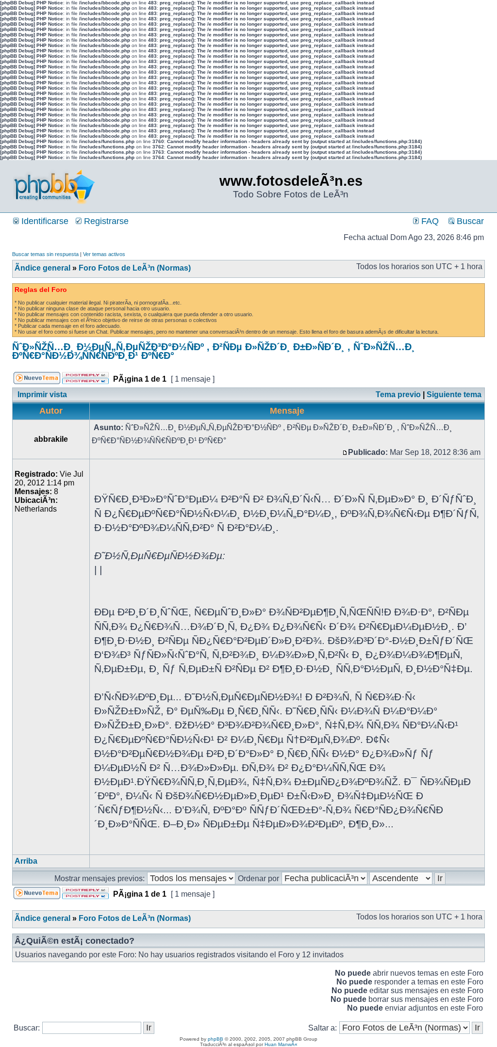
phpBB (215, 1039)
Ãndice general (42, 268)
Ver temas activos (104, 254)
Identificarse (43, 221)
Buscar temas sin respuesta (45, 254)
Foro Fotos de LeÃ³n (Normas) (135, 268)
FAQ (429, 221)
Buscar (469, 221)
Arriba (26, 861)
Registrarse (105, 221)
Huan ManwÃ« (281, 1044)
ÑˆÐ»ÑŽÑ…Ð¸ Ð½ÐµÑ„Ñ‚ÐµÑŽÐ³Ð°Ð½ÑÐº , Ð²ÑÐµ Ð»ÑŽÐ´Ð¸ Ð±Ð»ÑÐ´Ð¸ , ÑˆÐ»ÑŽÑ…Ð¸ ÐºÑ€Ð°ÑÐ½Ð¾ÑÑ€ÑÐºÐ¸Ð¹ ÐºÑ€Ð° (213, 351)
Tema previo (398, 394)
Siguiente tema (454, 394)
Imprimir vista (42, 394)
